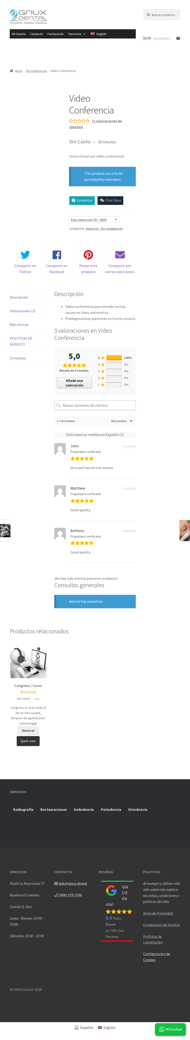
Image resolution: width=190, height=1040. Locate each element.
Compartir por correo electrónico (120, 268)
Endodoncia (84, 809)
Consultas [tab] (18, 358)
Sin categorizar (36, 71)
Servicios (92, 228)
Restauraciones (53, 809)
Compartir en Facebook (56, 268)
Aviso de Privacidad (158, 913)
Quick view (28, 741)
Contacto (36, 34)
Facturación (56, 34)
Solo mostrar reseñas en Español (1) (95, 434)
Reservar (28, 730)
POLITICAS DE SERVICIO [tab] (21, 341)
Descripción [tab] (19, 297)
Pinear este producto (88, 268)
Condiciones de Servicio (161, 924)
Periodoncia (111, 809)
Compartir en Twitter (25, 268)
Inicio (18, 71)
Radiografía (23, 809)
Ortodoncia (137, 809)
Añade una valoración (74, 382)
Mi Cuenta (18, 34)
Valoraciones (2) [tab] (22, 311)
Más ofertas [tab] (19, 324)
